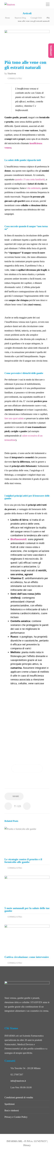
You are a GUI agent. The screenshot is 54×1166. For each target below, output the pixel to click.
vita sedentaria (33, 188)
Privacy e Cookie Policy (15, 1117)
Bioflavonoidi (18, 539)
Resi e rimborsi (11, 1110)
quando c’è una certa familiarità (30, 179)
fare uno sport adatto (14, 418)
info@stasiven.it (18, 1081)
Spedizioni (9, 1104)
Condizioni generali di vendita (18, 1097)
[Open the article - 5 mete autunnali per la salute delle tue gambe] (27, 890)
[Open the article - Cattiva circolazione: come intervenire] (27, 939)
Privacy (27, 1145)
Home (7, 18)
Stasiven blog (20, 18)
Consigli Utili (36, 18)
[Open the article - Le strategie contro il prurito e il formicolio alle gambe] (27, 841)
